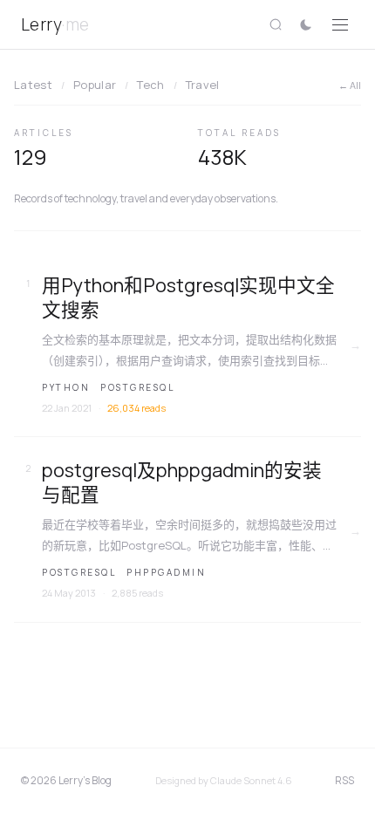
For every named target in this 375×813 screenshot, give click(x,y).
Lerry (55, 24)
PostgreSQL (137, 387)
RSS (344, 780)
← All (349, 85)
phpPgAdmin (166, 572)
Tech (150, 84)
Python (66, 387)
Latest (33, 84)
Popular (94, 84)
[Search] (276, 24)
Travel (203, 84)
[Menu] (340, 24)
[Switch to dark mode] (305, 24)
